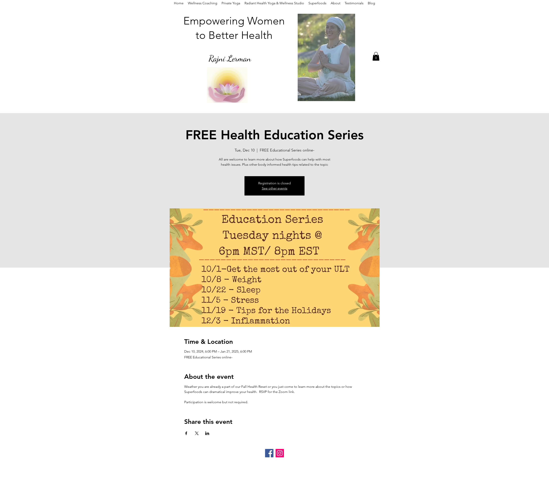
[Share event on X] (197, 433)
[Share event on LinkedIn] (207, 433)
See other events (274, 188)
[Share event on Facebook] (186, 433)
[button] (376, 56)
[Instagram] (280, 453)
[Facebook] (269, 453)
